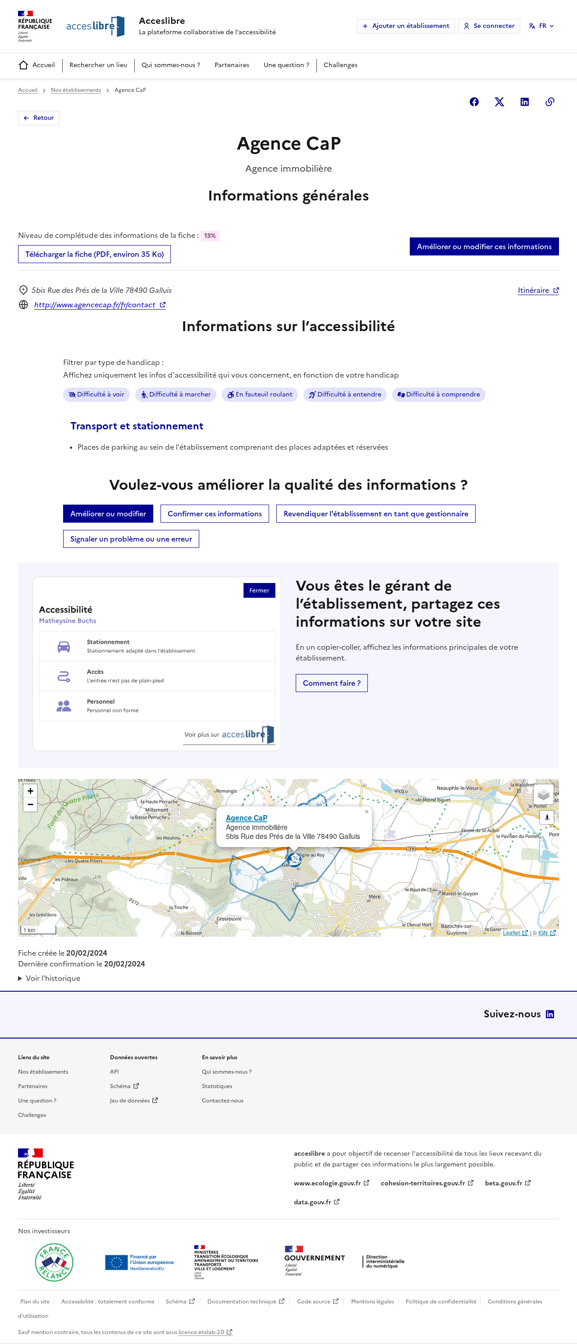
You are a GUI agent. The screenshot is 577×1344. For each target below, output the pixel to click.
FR (542, 26)
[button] (366, 811)
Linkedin (525, 102)
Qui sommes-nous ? (171, 65)
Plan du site (35, 1302)
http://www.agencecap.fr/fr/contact (95, 304)
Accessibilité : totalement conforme (108, 1302)
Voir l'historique (53, 978)
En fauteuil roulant (264, 394)
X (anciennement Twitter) (499, 102)
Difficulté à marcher (180, 394)
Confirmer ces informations (215, 513)
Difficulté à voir (100, 394)
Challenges (340, 65)
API (114, 1072)
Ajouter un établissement (410, 26)
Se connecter (494, 26)
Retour (43, 118)
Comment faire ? (332, 683)
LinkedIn (550, 1014)
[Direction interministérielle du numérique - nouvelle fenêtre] (346, 1261)
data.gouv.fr (312, 1202)
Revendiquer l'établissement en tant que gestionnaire (376, 513)
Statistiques (217, 1086)
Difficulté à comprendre (443, 394)
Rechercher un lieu (98, 65)
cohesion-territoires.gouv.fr (423, 1183)
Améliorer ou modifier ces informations (484, 246)
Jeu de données (130, 1101)
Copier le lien (550, 102)
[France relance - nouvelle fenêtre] (54, 1262)
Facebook (474, 102)
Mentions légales (372, 1302)
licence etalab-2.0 (201, 1332)
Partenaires (232, 65)
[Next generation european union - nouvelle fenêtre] (141, 1262)
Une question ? (286, 65)
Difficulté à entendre (349, 394)
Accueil (43, 65)
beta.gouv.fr (503, 1183)
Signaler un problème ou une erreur (131, 538)
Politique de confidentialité (441, 1302)
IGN (543, 932)
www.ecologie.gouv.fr (327, 1183)
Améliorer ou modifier (108, 513)
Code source (313, 1302)
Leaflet (511, 932)
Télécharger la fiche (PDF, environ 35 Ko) (94, 254)
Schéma (120, 1086)
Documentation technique (241, 1302)
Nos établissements (76, 90)
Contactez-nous (222, 1101)
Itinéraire (533, 290)
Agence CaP (246, 817)
